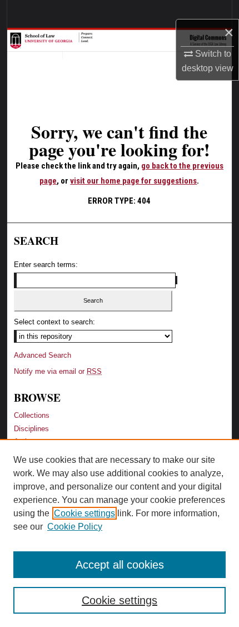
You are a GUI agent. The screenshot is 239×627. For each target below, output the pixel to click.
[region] (119, 533)
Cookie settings (84, 513)
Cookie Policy (74, 526)
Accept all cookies (120, 565)
